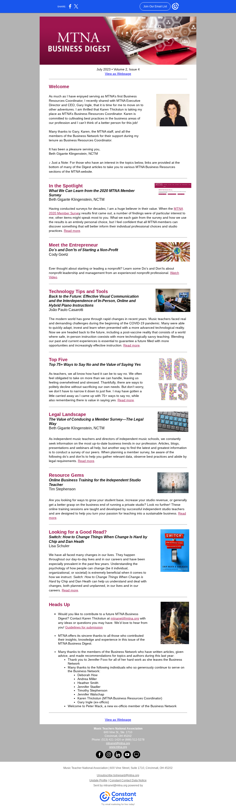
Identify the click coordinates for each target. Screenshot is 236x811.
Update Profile (98, 780)
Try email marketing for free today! (118, 804)
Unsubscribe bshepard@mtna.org (118, 775)
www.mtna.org (118, 747)
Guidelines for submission (84, 627)
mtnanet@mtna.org (125, 618)
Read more (72, 231)
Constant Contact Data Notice (128, 780)
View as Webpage (118, 74)
